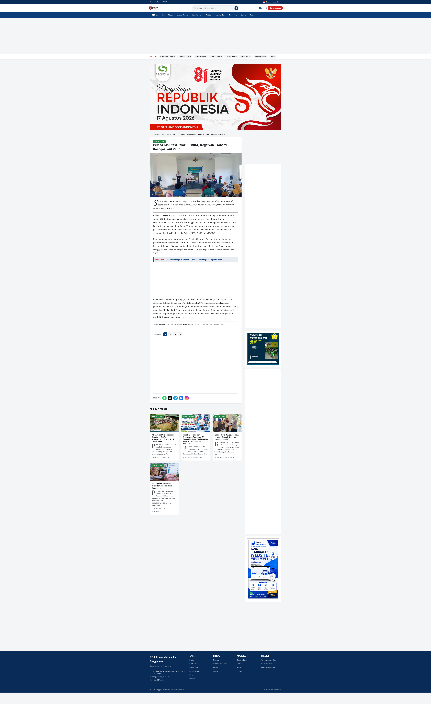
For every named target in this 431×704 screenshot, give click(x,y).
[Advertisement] (215, 36)
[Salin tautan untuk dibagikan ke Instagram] (187, 398)
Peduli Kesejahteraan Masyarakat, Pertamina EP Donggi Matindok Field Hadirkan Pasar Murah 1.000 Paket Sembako (195, 439)
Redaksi (240, 664)
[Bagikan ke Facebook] (181, 398)
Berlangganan (275, 8)
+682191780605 (159, 680)
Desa (191, 675)
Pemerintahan (219, 15)
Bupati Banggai (231, 56)
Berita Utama (166, 134)
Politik (208, 15)
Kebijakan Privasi (267, 664)
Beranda (157, 134)
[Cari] (236, 8)
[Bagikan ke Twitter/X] (170, 398)
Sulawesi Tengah (184, 56)
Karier (239, 667)
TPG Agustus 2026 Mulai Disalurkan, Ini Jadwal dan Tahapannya (162, 485)
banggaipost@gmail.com (161, 677)
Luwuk (272, 56)
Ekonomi (216, 660)
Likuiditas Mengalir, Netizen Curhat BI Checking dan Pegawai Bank (194, 260)
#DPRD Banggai (260, 56)
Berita (191, 660)
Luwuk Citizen (167, 15)
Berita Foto (233, 15)
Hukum (215, 671)
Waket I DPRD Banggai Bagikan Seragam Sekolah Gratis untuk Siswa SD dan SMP (226, 437)
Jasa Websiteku (275, 690)
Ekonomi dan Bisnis (220, 664)
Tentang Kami (242, 660)
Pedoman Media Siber (269, 660)
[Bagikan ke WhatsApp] (164, 398)
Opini (252, 15)
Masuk (261, 8)
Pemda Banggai (216, 56)
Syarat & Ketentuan (268, 667)
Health (215, 667)
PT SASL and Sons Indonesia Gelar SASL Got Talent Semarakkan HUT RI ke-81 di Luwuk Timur (163, 438)
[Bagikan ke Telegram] (175, 398)
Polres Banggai (200, 56)
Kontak (239, 671)
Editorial (192, 679)
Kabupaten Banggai (167, 56)
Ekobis (243, 15)
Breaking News (194, 671)
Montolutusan (197, 15)
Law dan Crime (182, 15)
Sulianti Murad (245, 56)
